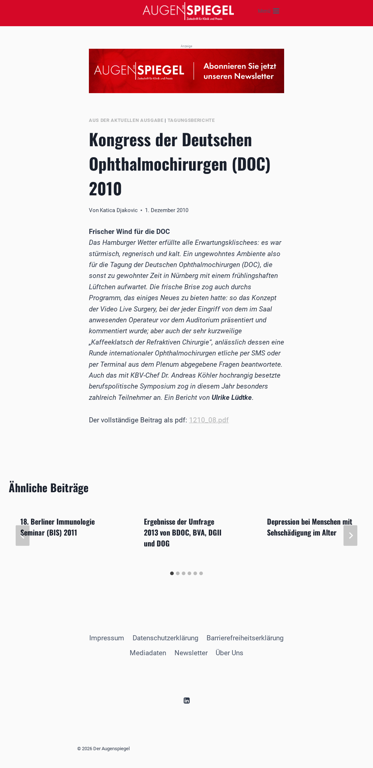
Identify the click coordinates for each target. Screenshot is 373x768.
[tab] (172, 573)
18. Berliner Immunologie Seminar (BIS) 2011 (57, 527)
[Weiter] (350, 535)
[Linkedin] (186, 701)
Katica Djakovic (119, 210)
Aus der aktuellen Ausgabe (126, 120)
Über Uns (229, 653)
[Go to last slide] (23, 535)
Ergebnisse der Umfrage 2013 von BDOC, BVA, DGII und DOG (182, 532)
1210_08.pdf (209, 420)
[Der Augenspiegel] (188, 11)
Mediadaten (148, 653)
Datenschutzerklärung (166, 638)
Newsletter (191, 653)
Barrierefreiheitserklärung (245, 638)
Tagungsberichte (191, 120)
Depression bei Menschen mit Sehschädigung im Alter (309, 527)
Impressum (106, 638)
